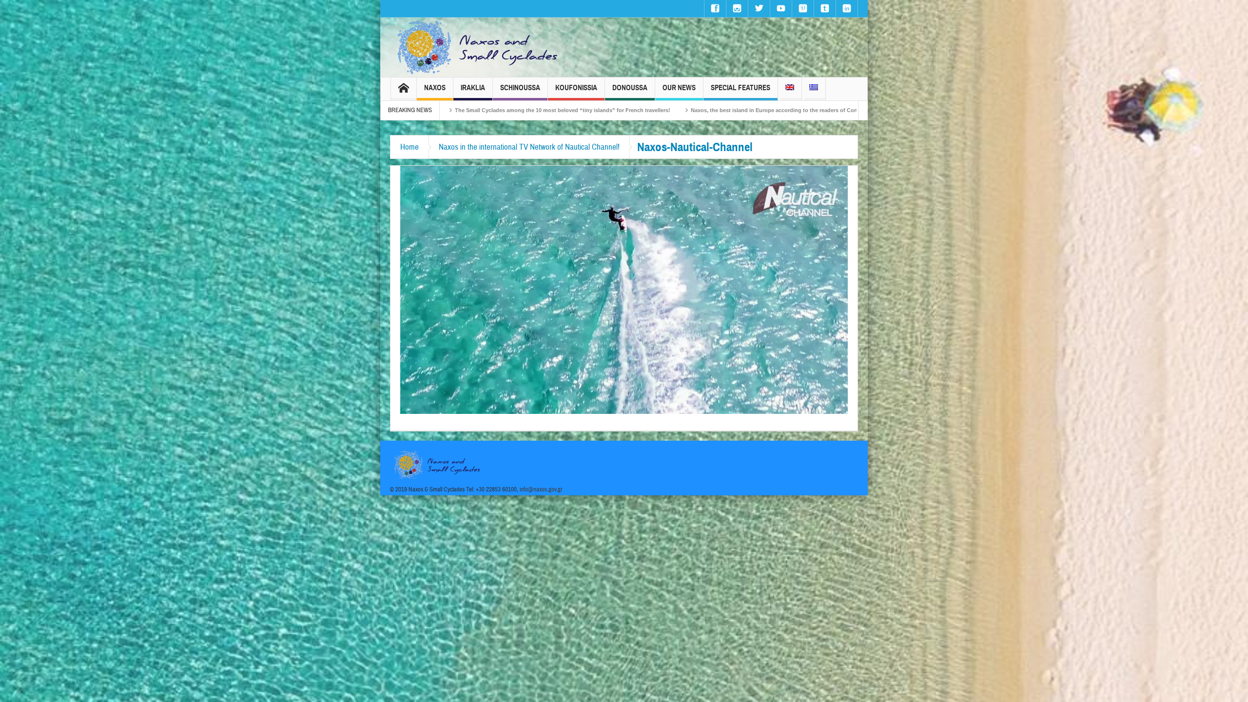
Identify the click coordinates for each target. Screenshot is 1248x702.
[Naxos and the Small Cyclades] (478, 47)
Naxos (435, 87)
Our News (679, 87)
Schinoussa (520, 87)
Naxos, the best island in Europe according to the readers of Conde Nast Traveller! (676, 110)
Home (409, 147)
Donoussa (629, 87)
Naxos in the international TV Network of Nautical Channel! (529, 147)
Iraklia (473, 87)
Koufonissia (576, 87)
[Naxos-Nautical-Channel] (624, 289)
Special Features (740, 87)
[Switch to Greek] (813, 89)
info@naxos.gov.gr (541, 489)
